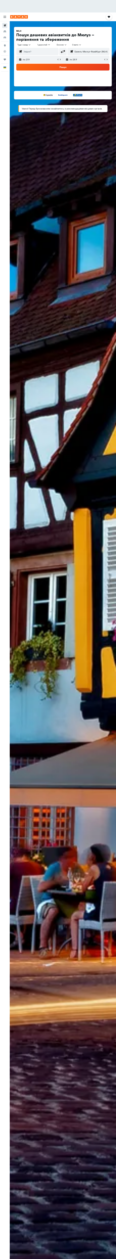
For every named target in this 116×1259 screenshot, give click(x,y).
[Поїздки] (4, 59)
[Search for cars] (4, 37)
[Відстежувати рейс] (4, 51)
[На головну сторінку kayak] (19, 17)
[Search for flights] (4, 25)
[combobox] (62, 44)
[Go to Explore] (4, 45)
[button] (5, 17)
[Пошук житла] (4, 31)
